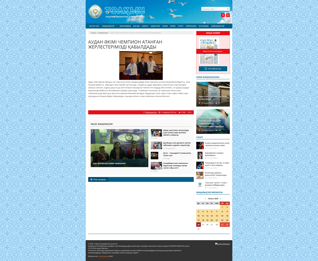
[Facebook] (223, 15)
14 (217, 216)
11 (203, 216)
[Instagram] (228, 15)
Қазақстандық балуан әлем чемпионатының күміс (217, 144)
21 (217, 220)
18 (203, 220)
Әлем (165, 26)
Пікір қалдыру (99, 179)
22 (222, 220)
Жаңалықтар (108, 26)
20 (212, 220)
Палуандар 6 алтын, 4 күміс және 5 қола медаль (217, 164)
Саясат (145, 26)
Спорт (181, 26)
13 (212, 216)
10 (198, 216)
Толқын (141, 11)
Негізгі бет (94, 26)
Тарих (173, 26)
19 (207, 220)
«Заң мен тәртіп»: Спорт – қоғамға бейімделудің (216, 183)
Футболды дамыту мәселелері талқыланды (216, 174)
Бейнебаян (191, 26)
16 (227, 216)
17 (198, 220)
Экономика (125, 26)
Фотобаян (204, 26)
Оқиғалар (155, 26)
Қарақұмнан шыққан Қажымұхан (214, 154)
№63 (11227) (213, 51)
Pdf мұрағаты (214, 69)
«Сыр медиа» (103, 256)
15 (222, 216)
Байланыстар (217, 26)
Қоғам (136, 26)
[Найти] (228, 9)
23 (227, 220)
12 (207, 216)
